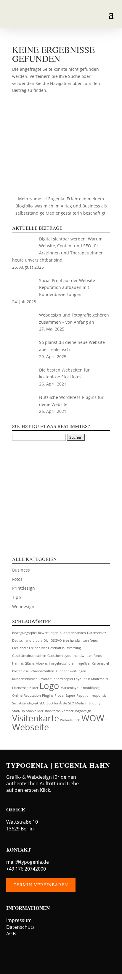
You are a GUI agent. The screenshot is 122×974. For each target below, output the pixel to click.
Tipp (16, 597)
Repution (83, 695)
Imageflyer (83, 663)
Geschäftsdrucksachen (29, 656)
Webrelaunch (70, 720)
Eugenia (56, 199)
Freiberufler (38, 648)
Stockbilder (34, 711)
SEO (42, 703)
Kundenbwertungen (70, 671)
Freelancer (20, 648)
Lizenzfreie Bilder (25, 688)
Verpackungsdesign (76, 711)
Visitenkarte (35, 718)
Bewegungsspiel (24, 633)
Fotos (17, 579)
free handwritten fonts (80, 640)
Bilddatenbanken (73, 633)
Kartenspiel (100, 663)
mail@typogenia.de (27, 862)
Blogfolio (24, 206)
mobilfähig (91, 688)
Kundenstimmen (25, 679)
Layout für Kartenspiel (56, 679)
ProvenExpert (64, 695)
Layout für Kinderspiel (91, 679)
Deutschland (21, 640)
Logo (49, 686)
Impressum (19, 920)
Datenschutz (96, 633)
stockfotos (52, 711)
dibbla (37, 640)
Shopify (94, 703)
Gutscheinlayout (60, 656)
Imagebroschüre (61, 663)
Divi (46, 640)
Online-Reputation (26, 695)
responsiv (99, 695)
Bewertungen (48, 633)
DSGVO (56, 640)
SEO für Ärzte (57, 703)
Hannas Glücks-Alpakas (30, 663)
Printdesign (23, 588)
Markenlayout (71, 688)
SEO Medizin (77, 703)
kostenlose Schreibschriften (33, 671)
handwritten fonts (88, 656)
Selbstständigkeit (25, 703)
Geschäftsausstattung (64, 648)
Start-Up (18, 711)
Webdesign (23, 606)
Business (21, 570)
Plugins (47, 695)
